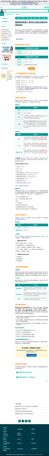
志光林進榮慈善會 (6, 448)
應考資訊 (19, 18)
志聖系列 (33, 433)
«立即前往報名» (31, 355)
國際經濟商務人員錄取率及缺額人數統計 (23, 411)
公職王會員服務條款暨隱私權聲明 (25, 4)
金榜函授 (19, 439)
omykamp (5, 444)
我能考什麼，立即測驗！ (7, 35)
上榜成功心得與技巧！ (7, 31)
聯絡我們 (33, 429)
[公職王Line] (26, 421)
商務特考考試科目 (21, 219)
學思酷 (32, 439)
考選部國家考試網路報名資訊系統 (32, 88)
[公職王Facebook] (19, 421)
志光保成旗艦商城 (6, 443)
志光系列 (5, 433)
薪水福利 (35, 18)
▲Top (46, 380)
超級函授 (5, 439)
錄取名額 (43, 18)
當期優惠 (5, 450)
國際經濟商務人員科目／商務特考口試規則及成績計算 (26, 406)
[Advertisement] (7, 101)
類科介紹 (5, 18)
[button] (2, 7)
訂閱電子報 (19, 443)
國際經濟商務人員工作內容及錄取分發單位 (24, 413)
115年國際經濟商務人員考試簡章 (30, 64)
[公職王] (24, 7)
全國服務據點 (20, 429)
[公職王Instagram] (23, 421)
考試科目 (27, 18)
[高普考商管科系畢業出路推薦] (7, 58)
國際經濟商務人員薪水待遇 (21, 408)
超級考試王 (19, 435)
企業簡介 (5, 429)
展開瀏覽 (31, 68)
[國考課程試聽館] (7, 49)
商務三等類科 (5, 21)
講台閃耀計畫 (34, 448)
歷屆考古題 (33, 443)
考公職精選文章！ (6, 37)
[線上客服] (45, 7)
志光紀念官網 (20, 448)
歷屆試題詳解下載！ (6, 39)
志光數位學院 (5, 435)
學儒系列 (19, 433)
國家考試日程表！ (6, 29)
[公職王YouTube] (29, 421)
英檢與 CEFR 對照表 (23, 185)
